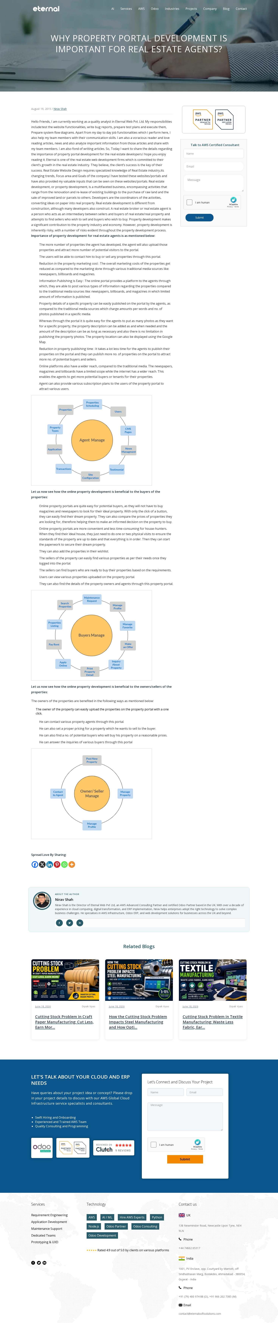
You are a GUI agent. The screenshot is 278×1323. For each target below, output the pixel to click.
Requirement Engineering (49, 1215)
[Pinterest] (57, 864)
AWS (138, 9)
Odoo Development (102, 1235)
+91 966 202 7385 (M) (222, 1296)
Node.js (94, 1226)
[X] (42, 864)
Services (126, 9)
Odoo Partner (116, 1226)
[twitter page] (39, 1263)
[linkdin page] (44, 1263)
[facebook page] (33, 1263)
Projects (191, 9)
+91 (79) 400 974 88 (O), (194, 1296)
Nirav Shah (60, 109)
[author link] (42, 901)
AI (112, 9)
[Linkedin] (49, 864)
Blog (226, 9)
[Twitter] (69, 922)
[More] (71, 864)
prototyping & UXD (44, 1242)
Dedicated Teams (43, 1235)
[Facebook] (35, 864)
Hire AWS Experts (132, 1217)
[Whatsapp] (64, 864)
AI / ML (107, 1217)
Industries (172, 9)
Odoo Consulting (145, 1226)
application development (49, 1222)
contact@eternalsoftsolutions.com (200, 1313)
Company (210, 9)
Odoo (152, 9)
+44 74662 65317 (189, 1248)
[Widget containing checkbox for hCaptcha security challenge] (212, 202)
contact (241, 9)
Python (157, 1217)
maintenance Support (46, 1229)
